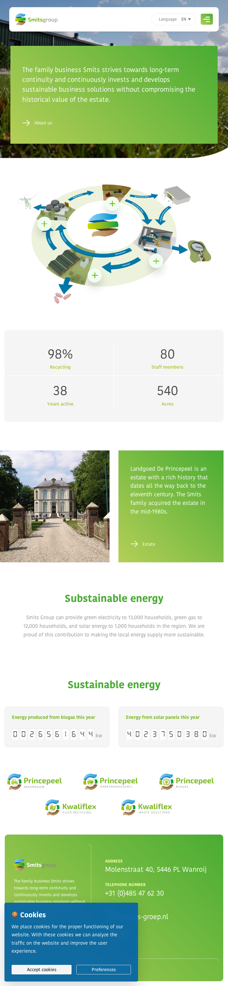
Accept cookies (41, 969)
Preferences (104, 969)
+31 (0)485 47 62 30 (134, 893)
